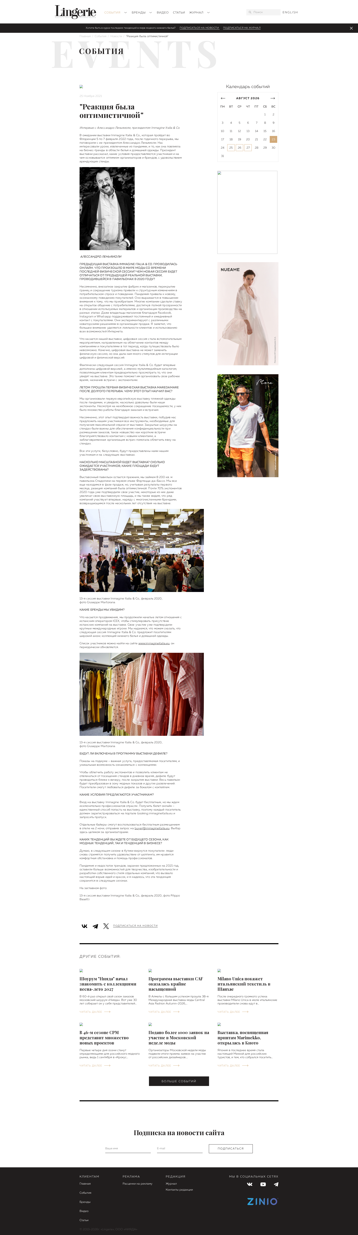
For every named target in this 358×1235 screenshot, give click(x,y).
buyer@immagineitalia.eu (152, 828)
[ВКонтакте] (85, 925)
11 (231, 131)
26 (239, 147)
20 (248, 139)
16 (273, 131)
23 (273, 139)
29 (265, 147)
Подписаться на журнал (242, 28)
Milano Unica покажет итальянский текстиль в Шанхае (244, 984)
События (113, 12)
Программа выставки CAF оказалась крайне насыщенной (176, 984)
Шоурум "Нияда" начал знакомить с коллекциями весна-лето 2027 (108, 984)
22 (265, 139)
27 (248, 147)
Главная (85, 36)
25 (231, 147)
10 (222, 131)
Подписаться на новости (200, 28)
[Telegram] (95, 925)
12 (239, 131)
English (290, 12)
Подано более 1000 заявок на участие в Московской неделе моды (179, 1037)
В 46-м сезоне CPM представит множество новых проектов (104, 1037)
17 (222, 139)
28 (256, 147)
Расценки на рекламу (137, 1183)
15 (265, 131)
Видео (163, 12)
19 (239, 139)
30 (273, 147)
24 (222, 147)
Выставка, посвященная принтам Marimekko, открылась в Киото (243, 1037)
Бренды (139, 12)
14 (256, 131)
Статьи (179, 12)
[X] (106, 925)
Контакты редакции (179, 1189)
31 (222, 156)
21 (256, 139)
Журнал (196, 12)
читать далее (91, 1012)
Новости (116, 36)
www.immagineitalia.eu (153, 643)
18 (231, 139)
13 (248, 131)
